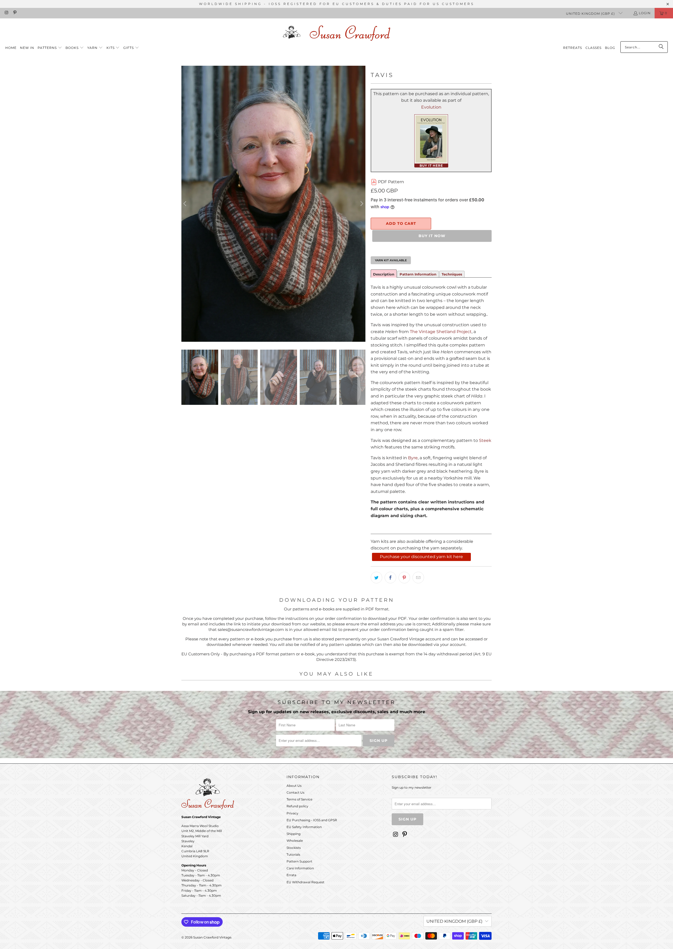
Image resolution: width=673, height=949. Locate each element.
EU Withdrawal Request (305, 882)
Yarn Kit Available (391, 260)
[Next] (361, 204)
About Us (294, 786)
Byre (413, 457)
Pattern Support (299, 861)
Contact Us (295, 792)
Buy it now (432, 235)
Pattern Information (418, 274)
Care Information (300, 868)
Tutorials (293, 854)
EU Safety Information (304, 827)
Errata (291, 875)
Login (645, 13)
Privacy (292, 813)
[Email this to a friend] (418, 577)
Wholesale (295, 841)
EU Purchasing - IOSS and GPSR (312, 820)
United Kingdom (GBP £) (591, 14)
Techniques (452, 274)
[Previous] (185, 204)
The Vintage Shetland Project (441, 331)
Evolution (431, 107)
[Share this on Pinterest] (404, 577)
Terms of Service (299, 799)
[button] (50, 48)
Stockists (294, 848)
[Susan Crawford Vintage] (336, 32)
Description (383, 274)
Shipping (293, 834)
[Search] (661, 47)
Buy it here (431, 165)
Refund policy (297, 806)
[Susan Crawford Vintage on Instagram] (6, 13)
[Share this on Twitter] (376, 577)
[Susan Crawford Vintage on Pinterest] (14, 13)
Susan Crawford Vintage (212, 937)
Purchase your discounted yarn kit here (421, 556)
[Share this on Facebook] (390, 577)
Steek (485, 440)
